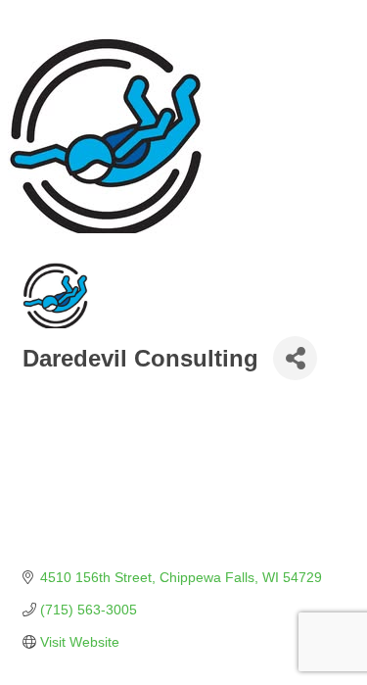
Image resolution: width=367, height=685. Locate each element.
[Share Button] (295, 358)
